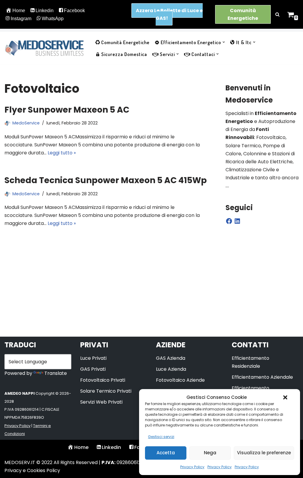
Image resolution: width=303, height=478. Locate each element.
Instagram (21, 18)
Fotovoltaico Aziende (180, 380)
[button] (285, 397)
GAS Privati (93, 369)
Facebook (74, 10)
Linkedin (45, 10)
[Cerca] (277, 14)
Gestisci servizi (161, 436)
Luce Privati (93, 358)
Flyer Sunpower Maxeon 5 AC (66, 110)
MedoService (26, 123)
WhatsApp (53, 18)
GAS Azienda (170, 358)
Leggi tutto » (62, 152)
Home (18, 10)
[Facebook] (229, 221)
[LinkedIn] (237, 221)
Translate (55, 373)
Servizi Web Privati (101, 402)
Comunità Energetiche (243, 14)
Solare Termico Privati (105, 391)
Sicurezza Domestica (124, 54)
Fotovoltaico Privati (102, 380)
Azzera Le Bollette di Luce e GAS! (169, 14)
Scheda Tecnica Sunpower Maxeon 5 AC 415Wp (105, 180)
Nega (210, 453)
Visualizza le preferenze (264, 453)
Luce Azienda (171, 369)
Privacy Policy (192, 466)
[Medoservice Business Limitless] (44, 48)
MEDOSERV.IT (19, 462)
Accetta (166, 453)
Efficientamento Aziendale (262, 377)
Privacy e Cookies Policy (32, 470)
